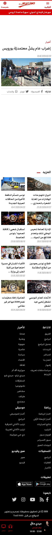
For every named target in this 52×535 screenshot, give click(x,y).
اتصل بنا (47, 360)
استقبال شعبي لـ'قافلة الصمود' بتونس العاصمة (14, 233)
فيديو (22, 462)
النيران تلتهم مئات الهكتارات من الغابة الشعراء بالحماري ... (41, 199)
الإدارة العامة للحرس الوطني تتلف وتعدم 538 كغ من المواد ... (40, 233)
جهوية (21, 344)
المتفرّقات (20, 380)
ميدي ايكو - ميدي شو (14, 375)
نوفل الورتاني (37, 527)
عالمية (21, 349)
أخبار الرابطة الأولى (42, 419)
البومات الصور (44, 445)
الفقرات (47, 462)
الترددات (47, 349)
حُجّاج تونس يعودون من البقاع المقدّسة (40, 265)
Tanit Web (18, 515)
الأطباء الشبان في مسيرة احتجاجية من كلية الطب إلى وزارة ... (13, 267)
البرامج (47, 339)
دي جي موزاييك (17, 434)
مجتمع (21, 401)
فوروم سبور (45, 434)
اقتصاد (21, 360)
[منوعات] (47, 526)
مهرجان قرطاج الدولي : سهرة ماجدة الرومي (30, 12)
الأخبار (48, 467)
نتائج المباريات (44, 424)
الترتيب (47, 429)
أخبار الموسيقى (17, 413)
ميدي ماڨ (36, 524)
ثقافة (22, 365)
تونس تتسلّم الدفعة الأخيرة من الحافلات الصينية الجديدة (15, 199)
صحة (22, 333)
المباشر (47, 354)
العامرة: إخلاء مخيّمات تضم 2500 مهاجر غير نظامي (13, 302)
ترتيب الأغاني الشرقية (15, 424)
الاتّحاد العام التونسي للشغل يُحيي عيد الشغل (40, 302)
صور (23, 457)
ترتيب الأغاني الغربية (15, 429)
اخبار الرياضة (45, 413)
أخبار (48, 42)
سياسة (21, 354)
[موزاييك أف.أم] (27, 5)
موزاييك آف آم (18, 370)
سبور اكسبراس (44, 440)
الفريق (48, 333)
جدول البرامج (44, 344)
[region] (26, 129)
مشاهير (21, 391)
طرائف (21, 396)
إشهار (48, 365)
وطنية (22, 339)
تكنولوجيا (20, 386)
